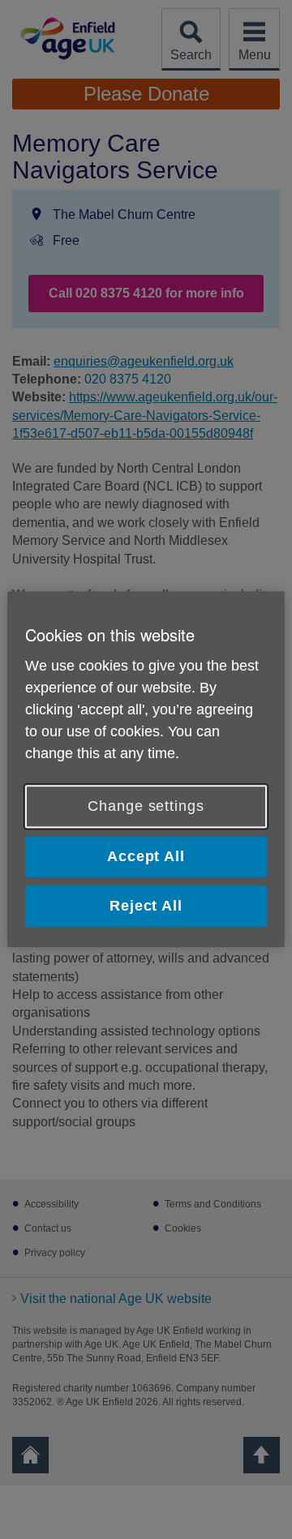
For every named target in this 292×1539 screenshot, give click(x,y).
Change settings (146, 806)
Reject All (146, 906)
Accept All (146, 856)
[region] (146, 769)
